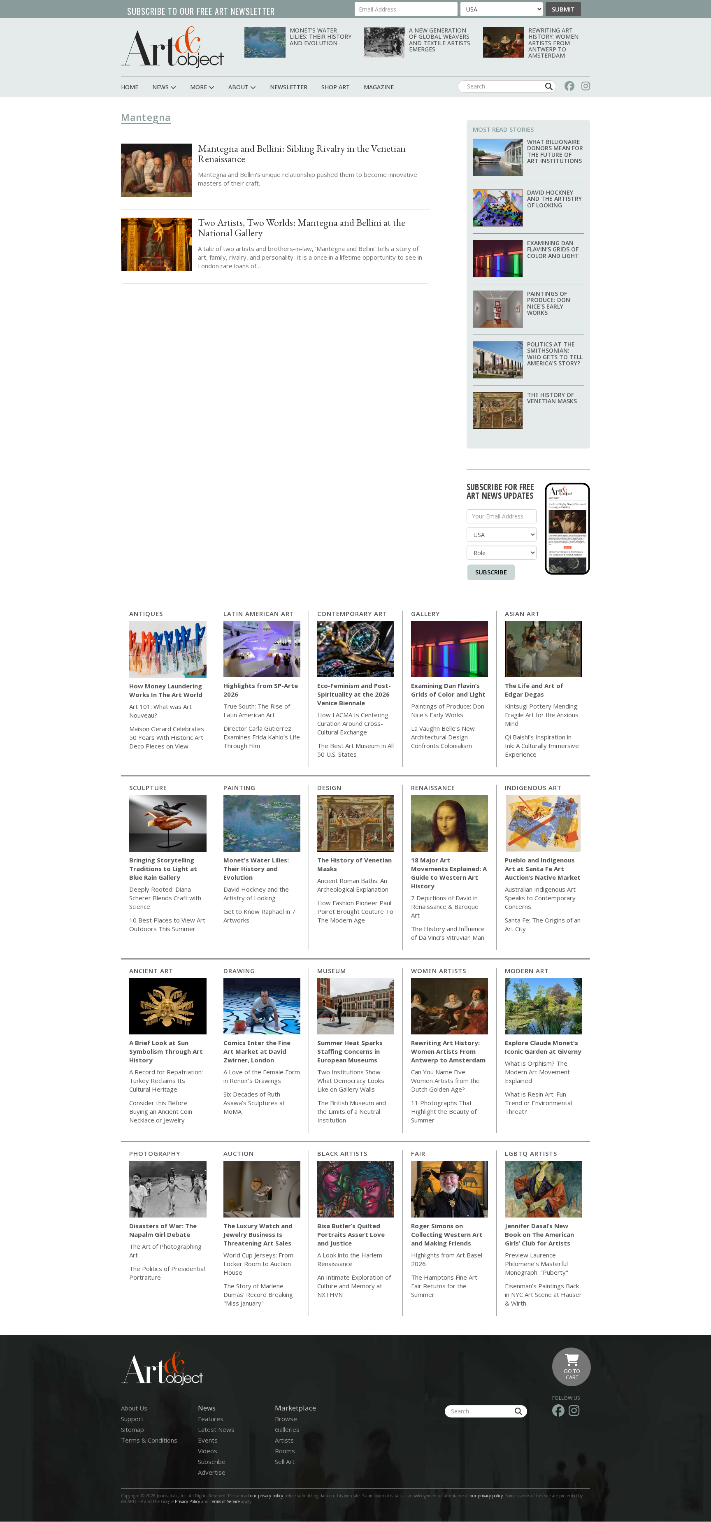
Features (210, 1419)
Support (132, 1419)
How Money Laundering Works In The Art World (165, 690)
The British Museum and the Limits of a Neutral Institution (351, 1111)
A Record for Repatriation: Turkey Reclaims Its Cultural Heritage (166, 1080)
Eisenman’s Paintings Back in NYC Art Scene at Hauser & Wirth (543, 1294)
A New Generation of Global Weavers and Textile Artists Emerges (439, 39)
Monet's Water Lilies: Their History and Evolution (320, 36)
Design (329, 787)
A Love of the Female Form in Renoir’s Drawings (261, 1076)
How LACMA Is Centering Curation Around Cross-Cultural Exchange (352, 723)
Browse (286, 1419)
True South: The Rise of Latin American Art (256, 710)
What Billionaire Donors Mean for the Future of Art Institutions (555, 151)
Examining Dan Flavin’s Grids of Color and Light (553, 249)
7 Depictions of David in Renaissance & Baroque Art (445, 906)
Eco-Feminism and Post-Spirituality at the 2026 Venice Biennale (354, 694)
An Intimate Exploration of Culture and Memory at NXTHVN (354, 1286)
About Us (134, 1408)
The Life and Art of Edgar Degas (534, 689)
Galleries (287, 1429)
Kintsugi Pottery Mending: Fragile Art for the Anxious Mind (542, 714)
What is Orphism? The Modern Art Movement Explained (537, 1072)
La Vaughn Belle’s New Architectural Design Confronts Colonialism (443, 737)
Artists (284, 1440)
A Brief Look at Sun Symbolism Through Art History (166, 1051)
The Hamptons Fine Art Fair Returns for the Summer (444, 1286)
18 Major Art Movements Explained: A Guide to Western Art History (449, 873)
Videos (207, 1451)
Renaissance (433, 787)
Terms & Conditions (149, 1440)
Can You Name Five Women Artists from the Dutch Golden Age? (445, 1080)
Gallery (425, 613)
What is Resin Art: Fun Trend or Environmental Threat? (538, 1102)
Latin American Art (258, 613)
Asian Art (522, 613)
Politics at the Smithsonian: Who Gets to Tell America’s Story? (555, 353)
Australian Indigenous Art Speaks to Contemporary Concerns (540, 898)
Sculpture (148, 787)
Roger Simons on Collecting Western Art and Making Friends (447, 1234)
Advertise (211, 1472)
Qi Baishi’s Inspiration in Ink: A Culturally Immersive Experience (542, 745)
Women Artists (438, 971)
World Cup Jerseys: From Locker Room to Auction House (258, 1263)
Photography (154, 1153)
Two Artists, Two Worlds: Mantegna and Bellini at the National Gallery (301, 227)
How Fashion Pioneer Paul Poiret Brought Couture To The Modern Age (355, 911)
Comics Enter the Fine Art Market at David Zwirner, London (256, 1051)
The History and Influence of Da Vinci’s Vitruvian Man (448, 933)
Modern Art (527, 971)
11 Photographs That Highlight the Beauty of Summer (443, 1111)
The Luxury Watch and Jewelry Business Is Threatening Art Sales (258, 1234)
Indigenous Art (533, 787)
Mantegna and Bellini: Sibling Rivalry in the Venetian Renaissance (302, 153)
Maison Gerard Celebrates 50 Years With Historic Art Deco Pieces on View (166, 737)
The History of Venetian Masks (552, 398)
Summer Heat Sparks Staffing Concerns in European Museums (350, 1051)
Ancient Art (151, 971)
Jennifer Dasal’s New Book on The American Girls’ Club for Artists (539, 1234)
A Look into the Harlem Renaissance (349, 1259)
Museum (331, 971)
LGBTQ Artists (531, 1153)
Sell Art (285, 1461)
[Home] (172, 47)
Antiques (146, 613)
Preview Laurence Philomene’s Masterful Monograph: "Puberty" (536, 1263)
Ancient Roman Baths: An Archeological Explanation (352, 884)
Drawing (239, 971)
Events (208, 1440)
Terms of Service (225, 1501)
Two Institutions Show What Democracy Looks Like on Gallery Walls (350, 1080)
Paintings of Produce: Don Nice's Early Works (548, 303)
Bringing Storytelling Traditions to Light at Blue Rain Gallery (163, 868)
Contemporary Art (352, 613)
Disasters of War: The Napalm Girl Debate (163, 1230)
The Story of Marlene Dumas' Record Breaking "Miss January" (258, 1294)
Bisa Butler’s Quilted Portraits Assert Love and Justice (351, 1234)
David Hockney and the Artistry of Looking (554, 198)
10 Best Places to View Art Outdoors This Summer (167, 924)
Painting (239, 787)
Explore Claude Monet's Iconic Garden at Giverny (543, 1047)
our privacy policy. (487, 1496)
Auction (238, 1153)
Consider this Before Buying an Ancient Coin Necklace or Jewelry (160, 1111)
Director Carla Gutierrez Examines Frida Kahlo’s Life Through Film (261, 737)
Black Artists (342, 1153)
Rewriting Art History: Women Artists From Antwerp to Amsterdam (553, 43)
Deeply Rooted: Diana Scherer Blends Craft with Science (165, 898)
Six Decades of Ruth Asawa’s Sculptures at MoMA (254, 1102)
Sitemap (132, 1429)
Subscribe (491, 572)
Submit (563, 9)
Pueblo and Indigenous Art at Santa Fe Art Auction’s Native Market (543, 868)
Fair (418, 1153)
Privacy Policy (187, 1501)
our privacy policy (266, 1496)
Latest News (216, 1429)
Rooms (285, 1451)
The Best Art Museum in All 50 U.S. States (355, 749)
